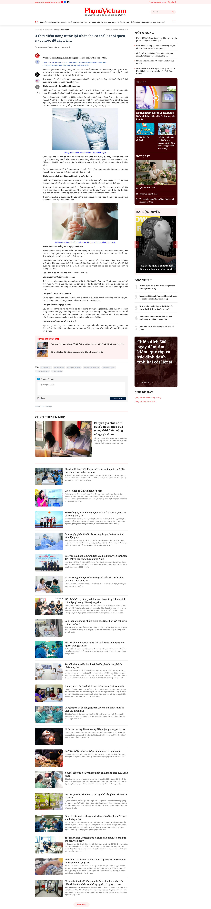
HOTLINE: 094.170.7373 (158, 2)
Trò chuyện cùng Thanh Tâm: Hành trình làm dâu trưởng (156, 200)
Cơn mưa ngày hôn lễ (148, 194)
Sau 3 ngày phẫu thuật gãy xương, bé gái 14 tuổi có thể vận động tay (94, 536)
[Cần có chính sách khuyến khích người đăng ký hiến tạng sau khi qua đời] (49, 823)
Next (175, 244)
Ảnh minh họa (59, 367)
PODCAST (143, 156)
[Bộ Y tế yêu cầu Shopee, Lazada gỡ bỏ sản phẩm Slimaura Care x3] (49, 801)
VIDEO (141, 81)
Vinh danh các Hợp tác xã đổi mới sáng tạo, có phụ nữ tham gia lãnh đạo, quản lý (155, 46)
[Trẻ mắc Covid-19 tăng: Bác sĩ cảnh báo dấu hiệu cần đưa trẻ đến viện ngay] (49, 844)
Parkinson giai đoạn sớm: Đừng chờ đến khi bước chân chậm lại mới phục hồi (94, 579)
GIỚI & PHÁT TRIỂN (54, 22)
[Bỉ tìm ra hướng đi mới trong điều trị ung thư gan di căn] (49, 736)
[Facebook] (65, 2)
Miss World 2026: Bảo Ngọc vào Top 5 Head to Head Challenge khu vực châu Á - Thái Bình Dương (155, 71)
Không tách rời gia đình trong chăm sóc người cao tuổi (94, 685)
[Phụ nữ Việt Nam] (105, 12)
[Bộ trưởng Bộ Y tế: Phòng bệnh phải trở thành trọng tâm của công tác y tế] (49, 519)
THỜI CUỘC (43, 22)
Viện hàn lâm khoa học (92, 367)
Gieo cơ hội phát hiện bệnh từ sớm (83, 490)
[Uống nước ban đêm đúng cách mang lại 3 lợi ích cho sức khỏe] (42, 353)
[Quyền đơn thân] (156, 172)
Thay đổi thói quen (43, 371)
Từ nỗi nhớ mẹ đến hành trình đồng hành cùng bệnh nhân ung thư (93, 666)
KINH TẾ (63, 22)
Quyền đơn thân (147, 187)
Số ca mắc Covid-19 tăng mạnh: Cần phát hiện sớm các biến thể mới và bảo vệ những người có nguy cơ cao (94, 883)
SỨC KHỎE (84, 22)
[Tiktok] (68, 2)
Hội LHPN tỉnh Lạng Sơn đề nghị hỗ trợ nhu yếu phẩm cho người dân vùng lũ (156, 39)
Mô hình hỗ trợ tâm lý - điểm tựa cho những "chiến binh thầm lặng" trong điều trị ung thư (95, 601)
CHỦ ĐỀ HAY (144, 392)
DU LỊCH (114, 22)
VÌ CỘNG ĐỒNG (135, 22)
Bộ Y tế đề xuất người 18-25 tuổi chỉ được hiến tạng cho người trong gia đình (94, 644)
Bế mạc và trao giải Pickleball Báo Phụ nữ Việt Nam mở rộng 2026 (156, 265)
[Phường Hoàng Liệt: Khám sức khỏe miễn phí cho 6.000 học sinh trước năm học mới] (49, 476)
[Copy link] (37, 93)
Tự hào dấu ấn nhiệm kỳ (142, 138)
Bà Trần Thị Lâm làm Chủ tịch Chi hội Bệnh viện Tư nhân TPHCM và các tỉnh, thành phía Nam (96, 557)
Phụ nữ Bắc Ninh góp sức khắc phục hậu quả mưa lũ (155, 62)
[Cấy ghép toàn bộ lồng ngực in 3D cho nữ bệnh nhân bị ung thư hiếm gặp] (49, 714)
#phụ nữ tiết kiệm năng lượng (148, 397)
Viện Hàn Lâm (57, 371)
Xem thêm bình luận (43, 406)
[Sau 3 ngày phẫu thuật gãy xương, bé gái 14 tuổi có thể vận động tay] (49, 541)
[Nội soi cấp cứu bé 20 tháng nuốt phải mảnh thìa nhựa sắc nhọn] (49, 779)
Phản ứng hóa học (109, 367)
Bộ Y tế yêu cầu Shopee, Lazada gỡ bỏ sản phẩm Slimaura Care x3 (96, 796)
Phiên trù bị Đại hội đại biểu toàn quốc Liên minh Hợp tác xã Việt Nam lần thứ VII (154, 54)
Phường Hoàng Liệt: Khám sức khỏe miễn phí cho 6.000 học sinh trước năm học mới (95, 471)
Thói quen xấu (46, 367)
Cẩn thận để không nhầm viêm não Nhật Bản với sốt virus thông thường (96, 622)
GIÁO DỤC (107, 22)
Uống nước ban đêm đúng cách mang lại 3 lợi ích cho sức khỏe (66, 65)
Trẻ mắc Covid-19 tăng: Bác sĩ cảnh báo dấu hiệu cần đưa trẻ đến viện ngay (95, 839)
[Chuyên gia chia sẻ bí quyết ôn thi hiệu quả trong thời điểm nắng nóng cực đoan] (63, 439)
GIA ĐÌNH (76, 22)
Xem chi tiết (145, 382)
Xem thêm (81, 905)
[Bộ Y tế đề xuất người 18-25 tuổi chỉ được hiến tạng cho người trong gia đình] (49, 649)
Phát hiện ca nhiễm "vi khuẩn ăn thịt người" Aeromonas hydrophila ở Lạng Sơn (95, 861)
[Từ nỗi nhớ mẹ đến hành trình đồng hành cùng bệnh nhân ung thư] (49, 671)
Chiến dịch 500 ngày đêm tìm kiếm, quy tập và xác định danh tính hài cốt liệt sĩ (154, 352)
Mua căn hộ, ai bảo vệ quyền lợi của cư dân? (156, 328)
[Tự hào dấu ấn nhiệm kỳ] (145, 129)
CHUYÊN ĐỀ (161, 22)
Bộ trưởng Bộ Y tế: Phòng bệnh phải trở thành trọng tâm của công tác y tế (95, 514)
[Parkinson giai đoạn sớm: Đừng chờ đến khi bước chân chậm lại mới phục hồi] (49, 584)
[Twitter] (37, 74)
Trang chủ (39, 30)
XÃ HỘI (70, 22)
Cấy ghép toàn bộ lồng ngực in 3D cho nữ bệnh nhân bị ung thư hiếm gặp (94, 709)
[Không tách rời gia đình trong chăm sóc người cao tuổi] (49, 693)
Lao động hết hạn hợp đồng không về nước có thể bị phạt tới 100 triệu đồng (158, 297)
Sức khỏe (48, 30)
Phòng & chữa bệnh (61, 30)
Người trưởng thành (74, 367)
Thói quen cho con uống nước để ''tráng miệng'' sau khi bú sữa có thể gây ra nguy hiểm (75, 62)
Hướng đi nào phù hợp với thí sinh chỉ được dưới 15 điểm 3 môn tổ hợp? (156, 307)
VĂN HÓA (100, 22)
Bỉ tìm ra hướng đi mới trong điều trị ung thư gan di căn (95, 729)
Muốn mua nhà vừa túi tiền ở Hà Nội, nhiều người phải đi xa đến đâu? (155, 317)
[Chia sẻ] (37, 80)
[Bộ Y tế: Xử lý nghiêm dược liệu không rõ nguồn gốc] (49, 758)
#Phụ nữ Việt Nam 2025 (145, 401)
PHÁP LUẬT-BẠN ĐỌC (148, 22)
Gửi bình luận (117, 398)
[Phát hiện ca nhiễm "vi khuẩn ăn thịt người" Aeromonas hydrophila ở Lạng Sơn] (49, 866)
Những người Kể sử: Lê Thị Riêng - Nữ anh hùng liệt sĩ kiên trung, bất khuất (155, 116)
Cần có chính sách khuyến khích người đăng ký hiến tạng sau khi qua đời (96, 818)
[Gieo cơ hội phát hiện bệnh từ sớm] (49, 497)
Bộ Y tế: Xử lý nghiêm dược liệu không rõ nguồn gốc (93, 750)
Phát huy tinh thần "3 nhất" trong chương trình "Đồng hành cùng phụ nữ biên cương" (166, 143)
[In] (37, 87)
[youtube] (62, 2)
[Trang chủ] (37, 22)
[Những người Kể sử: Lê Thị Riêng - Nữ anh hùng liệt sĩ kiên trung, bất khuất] (156, 98)
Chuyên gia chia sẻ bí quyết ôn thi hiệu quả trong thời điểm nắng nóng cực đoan (108, 428)
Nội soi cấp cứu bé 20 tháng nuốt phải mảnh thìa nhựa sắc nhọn (96, 774)
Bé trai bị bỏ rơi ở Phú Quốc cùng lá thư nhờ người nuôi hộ (157, 287)
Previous (137, 244)
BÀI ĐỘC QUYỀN (148, 212)
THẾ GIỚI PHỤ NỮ (123, 22)
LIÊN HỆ (173, 2)
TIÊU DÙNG (92, 22)
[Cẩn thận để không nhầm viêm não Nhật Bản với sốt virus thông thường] (49, 628)
